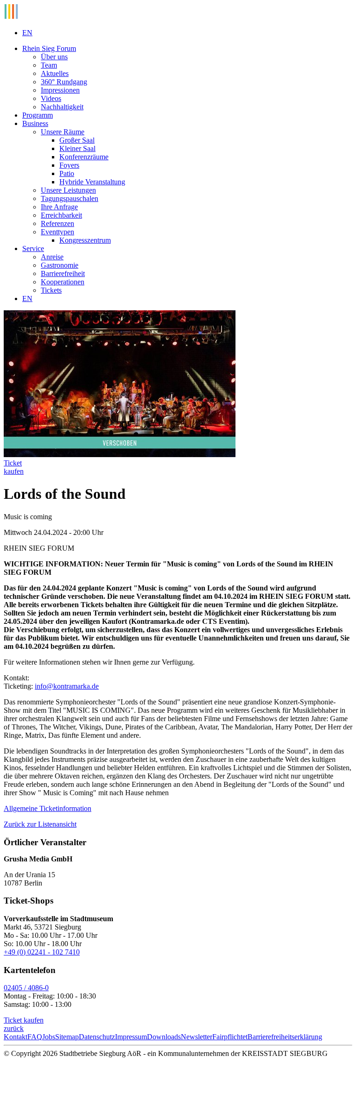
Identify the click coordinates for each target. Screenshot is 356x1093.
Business (35, 123)
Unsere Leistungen (68, 190)
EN (27, 33)
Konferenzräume (83, 157)
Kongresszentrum (85, 240)
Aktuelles (55, 73)
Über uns (54, 57)
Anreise (52, 257)
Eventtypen (57, 232)
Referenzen (57, 223)
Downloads (164, 1037)
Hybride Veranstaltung (92, 182)
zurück (14, 1028)
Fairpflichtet (230, 1037)
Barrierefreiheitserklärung (285, 1037)
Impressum (131, 1037)
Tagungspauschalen (69, 198)
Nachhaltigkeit (62, 107)
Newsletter (196, 1037)
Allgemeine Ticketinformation (47, 808)
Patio (66, 173)
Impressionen (60, 90)
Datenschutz (97, 1037)
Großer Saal (77, 140)
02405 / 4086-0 (26, 988)
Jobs (48, 1037)
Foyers (69, 165)
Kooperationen (62, 282)
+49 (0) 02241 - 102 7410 (42, 952)
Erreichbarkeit (61, 215)
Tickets (51, 290)
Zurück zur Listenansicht (40, 824)
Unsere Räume (62, 132)
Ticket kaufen (24, 1020)
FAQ (34, 1037)
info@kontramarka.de (67, 686)
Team (49, 65)
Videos (51, 98)
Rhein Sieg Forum (49, 48)
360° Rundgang (64, 82)
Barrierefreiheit (63, 273)
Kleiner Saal (77, 148)
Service (33, 248)
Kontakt (15, 1037)
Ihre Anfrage (59, 207)
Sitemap (67, 1037)
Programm (37, 115)
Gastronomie (59, 265)
